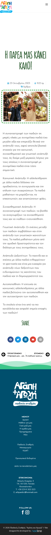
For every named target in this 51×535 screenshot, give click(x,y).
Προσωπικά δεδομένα (26, 458)
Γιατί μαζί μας (25, 425)
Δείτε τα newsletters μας (25, 466)
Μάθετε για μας (25, 422)
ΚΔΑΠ (25, 450)
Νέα (25, 434)
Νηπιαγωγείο (25, 447)
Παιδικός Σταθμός (25, 444)
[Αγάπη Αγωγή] (6, 7)
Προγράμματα (25, 431)
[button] (10, 339)
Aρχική (25, 419)
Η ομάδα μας (25, 428)
